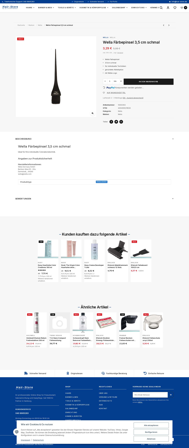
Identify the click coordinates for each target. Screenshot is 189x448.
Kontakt (103, 408)
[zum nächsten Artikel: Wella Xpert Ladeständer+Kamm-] (169, 25)
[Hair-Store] (10, 7)
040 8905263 (19, 1)
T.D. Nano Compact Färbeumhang (58, 339)
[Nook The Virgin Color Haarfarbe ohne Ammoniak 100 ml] (71, 249)
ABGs (140, 402)
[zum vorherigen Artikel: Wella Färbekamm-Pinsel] (163, 25)
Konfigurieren (151, 432)
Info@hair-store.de (179, 1)
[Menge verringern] (105, 81)
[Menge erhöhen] (121, 81)
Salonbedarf (71, 408)
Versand (120, 53)
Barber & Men (71, 397)
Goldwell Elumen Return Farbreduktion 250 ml (36, 339)
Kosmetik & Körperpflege (77, 405)
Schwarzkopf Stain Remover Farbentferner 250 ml (82, 339)
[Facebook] (111, 122)
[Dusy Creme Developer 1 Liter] (94, 249)
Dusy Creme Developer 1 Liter (94, 266)
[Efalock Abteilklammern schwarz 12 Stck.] (117, 249)
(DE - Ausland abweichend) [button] (133, 98)
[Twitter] (116, 122)
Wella (112, 37)
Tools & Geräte (72, 401)
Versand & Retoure (108, 397)
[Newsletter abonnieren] (171, 395)
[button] (168, 8)
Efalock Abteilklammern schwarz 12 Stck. (118, 266)
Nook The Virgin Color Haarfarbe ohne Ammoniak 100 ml (70, 266)
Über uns (103, 393)
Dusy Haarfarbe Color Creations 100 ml (47, 266)
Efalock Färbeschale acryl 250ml (151, 339)
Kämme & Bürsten (73, 416)
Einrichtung (71, 412)
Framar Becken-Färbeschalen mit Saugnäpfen (126, 339)
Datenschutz (105, 401)
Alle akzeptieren (151, 425)
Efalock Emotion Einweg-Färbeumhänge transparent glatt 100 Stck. (106, 339)
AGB (101, 405)
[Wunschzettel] (174, 8)
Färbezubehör (102, 182)
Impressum (152, 444)
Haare (68, 393)
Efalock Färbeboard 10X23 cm (139, 266)
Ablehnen (151, 439)
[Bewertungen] (42, 270)
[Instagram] (121, 122)
